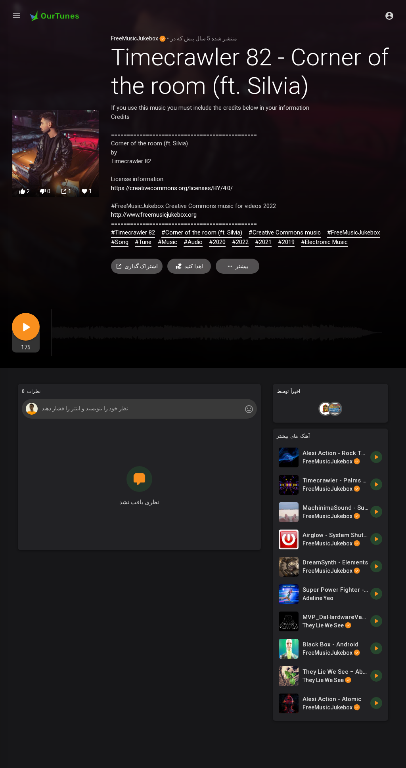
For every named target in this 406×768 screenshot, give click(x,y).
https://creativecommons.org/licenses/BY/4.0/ (172, 188)
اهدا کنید (193, 266)
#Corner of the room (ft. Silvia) (201, 232)
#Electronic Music (324, 242)
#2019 (286, 242)
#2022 (240, 242)
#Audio (193, 242)
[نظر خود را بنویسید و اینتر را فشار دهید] (139, 409)
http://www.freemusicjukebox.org (154, 214)
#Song (119, 242)
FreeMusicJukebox (135, 38)
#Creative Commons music (285, 232)
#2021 (263, 242)
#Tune (143, 242)
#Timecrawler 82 (133, 232)
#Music (167, 242)
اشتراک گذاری (141, 266)
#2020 (217, 242)
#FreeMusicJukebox (353, 232)
